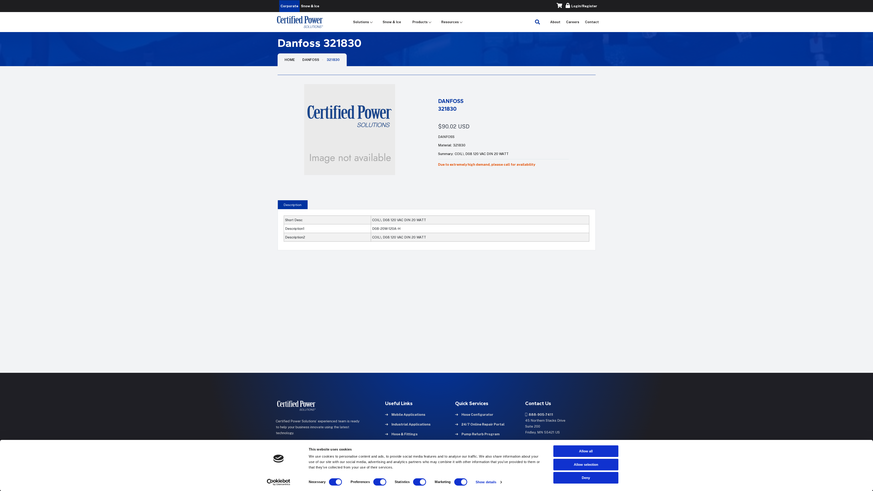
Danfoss (310, 60)
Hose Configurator (477, 414)
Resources (450, 22)
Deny (586, 478)
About (555, 22)
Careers (572, 22)
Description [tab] (292, 205)
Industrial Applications (411, 424)
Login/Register (583, 6)
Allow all (586, 451)
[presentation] (293, 204)
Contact (592, 22)
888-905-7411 (540, 414)
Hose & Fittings (404, 434)
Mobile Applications (408, 414)
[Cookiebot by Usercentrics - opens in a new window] (279, 482)
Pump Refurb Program (481, 434)
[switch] (375, 482)
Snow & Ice (392, 22)
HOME (290, 60)
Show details (486, 482)
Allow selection (586, 464)
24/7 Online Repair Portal (483, 424)
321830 (333, 60)
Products (420, 22)
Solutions (361, 22)
